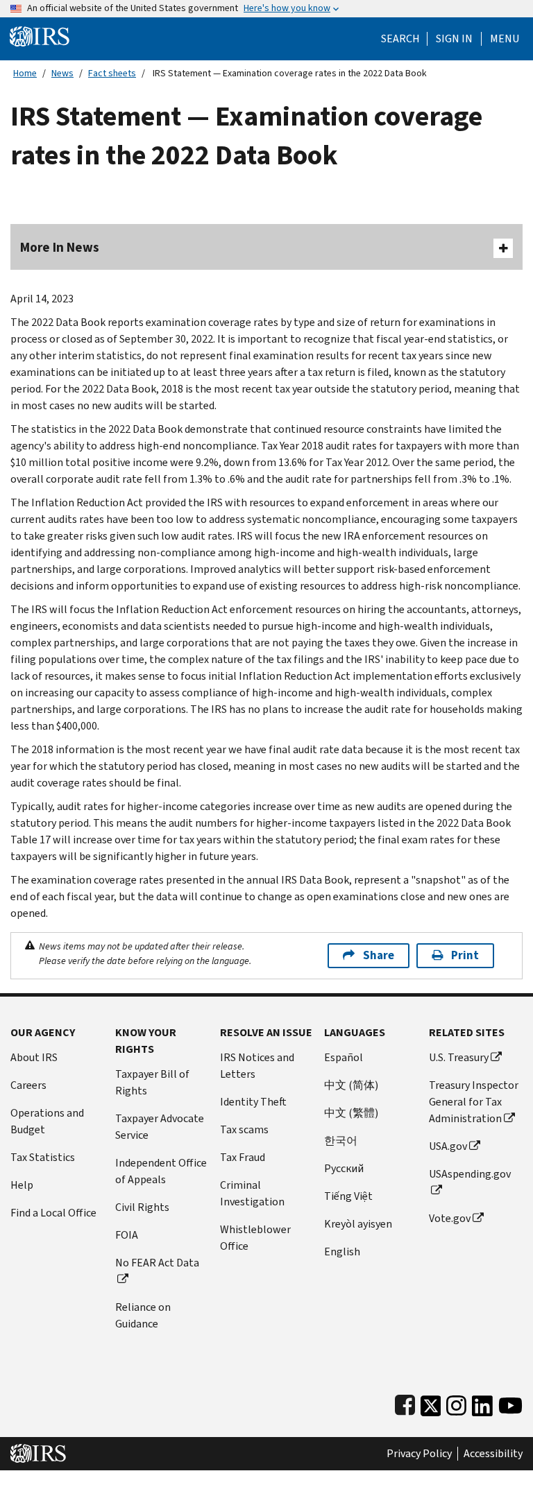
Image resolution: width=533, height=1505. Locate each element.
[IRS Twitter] (431, 1402)
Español (343, 1057)
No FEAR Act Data (157, 1262)
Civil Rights (142, 1207)
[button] (454, 39)
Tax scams (244, 1129)
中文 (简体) (351, 1085)
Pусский (344, 1168)
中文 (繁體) (351, 1113)
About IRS (34, 1057)
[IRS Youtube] (510, 1402)
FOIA (126, 1235)
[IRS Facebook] (405, 1402)
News (62, 73)
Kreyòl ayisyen (358, 1223)
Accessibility (493, 1454)
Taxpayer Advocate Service (159, 1126)
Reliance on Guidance (143, 1315)
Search (400, 39)
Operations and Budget (47, 1121)
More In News (59, 247)
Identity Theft (253, 1101)
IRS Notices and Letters (257, 1065)
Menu (504, 39)
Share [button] (378, 955)
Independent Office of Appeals (161, 1171)
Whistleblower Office (255, 1237)
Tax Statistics (42, 1157)
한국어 (340, 1140)
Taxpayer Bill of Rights (152, 1082)
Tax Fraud (242, 1157)
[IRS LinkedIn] (482, 1402)
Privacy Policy (419, 1454)
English (342, 1251)
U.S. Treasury (459, 1057)
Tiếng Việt (348, 1196)
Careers (28, 1085)
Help (21, 1185)
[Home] (39, 35)
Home (25, 73)
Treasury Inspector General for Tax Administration (473, 1102)
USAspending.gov (470, 1174)
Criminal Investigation (252, 1193)
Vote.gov (450, 1218)
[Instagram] (456, 1402)
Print (465, 955)
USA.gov (448, 1146)
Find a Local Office (53, 1212)
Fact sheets (112, 73)
